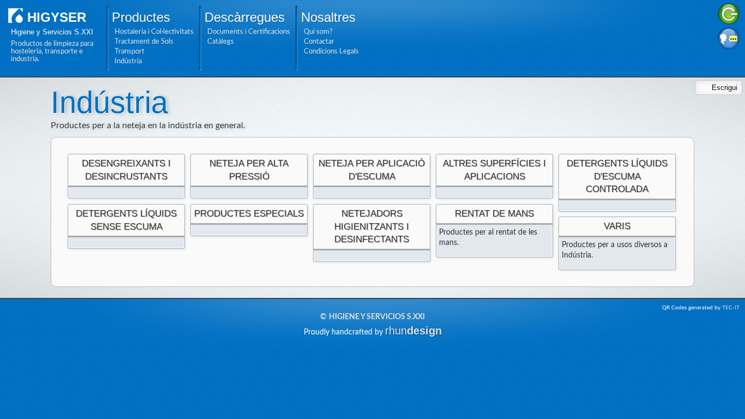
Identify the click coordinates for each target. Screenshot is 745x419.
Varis (617, 226)
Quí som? (318, 31)
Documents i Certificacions (248, 31)
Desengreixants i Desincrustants (126, 170)
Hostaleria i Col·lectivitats (154, 31)
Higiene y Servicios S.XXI (377, 317)
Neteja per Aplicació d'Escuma (372, 170)
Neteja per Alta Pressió (249, 170)
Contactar (319, 41)
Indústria (128, 61)
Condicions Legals (331, 51)
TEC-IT (731, 307)
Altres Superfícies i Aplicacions (494, 170)
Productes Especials (249, 213)
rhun (413, 331)
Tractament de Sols (144, 41)
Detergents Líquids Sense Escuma (126, 220)
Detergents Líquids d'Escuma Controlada (617, 176)
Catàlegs (220, 41)
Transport (130, 51)
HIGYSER (56, 17)
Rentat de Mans (494, 213)
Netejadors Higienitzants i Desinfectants (371, 226)
